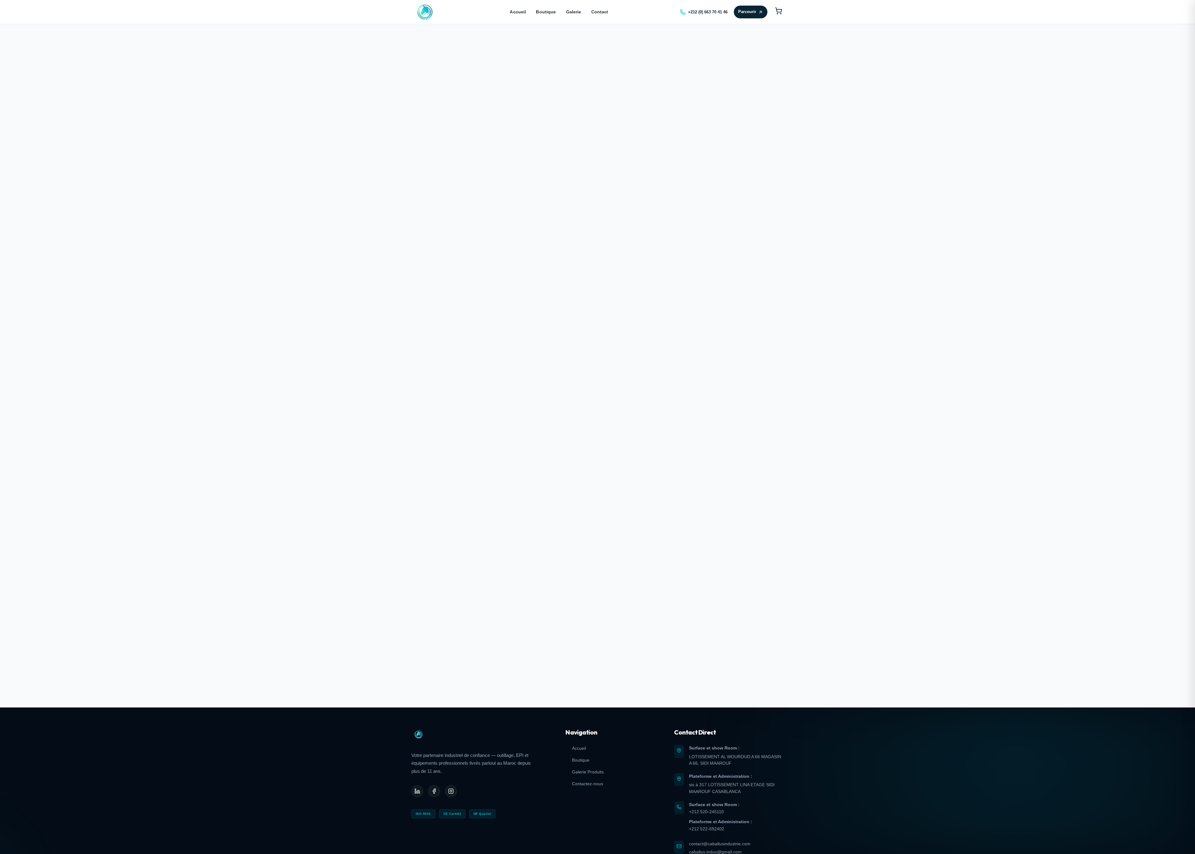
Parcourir (747, 11)
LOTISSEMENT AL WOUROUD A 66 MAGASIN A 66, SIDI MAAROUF (735, 760)
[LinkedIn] (417, 791)
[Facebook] (434, 791)
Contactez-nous (587, 783)
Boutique (546, 11)
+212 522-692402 (706, 828)
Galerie (573, 11)
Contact (599, 11)
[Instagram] (451, 791)
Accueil (518, 11)
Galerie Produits (587, 771)
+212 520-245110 (706, 811)
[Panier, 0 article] (779, 12)
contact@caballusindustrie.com (719, 843)
